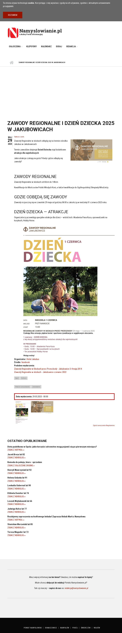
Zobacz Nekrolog (15, 457)
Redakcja (71, 46)
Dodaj (59, 46)
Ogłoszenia (15, 46)
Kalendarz (46, 46)
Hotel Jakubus (33, 359)
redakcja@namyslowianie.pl (76, 588)
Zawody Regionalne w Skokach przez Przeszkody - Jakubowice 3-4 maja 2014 (48, 369)
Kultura (23, 378)
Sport (17, 378)
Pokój (75, 628)
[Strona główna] (13, 32)
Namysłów (64, 628)
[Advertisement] (61, 89)
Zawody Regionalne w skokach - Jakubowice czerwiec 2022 (40, 372)
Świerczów (85, 628)
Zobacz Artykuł (15, 450)
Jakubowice (36, 387)
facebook (25, 362)
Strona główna (11, 62)
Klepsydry (31, 46)
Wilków (97, 628)
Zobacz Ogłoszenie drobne (20, 465)
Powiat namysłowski (22, 387)
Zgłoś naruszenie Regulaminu (104, 425)
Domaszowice (51, 628)
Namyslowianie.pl (40, 30)
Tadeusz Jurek (19, 137)
